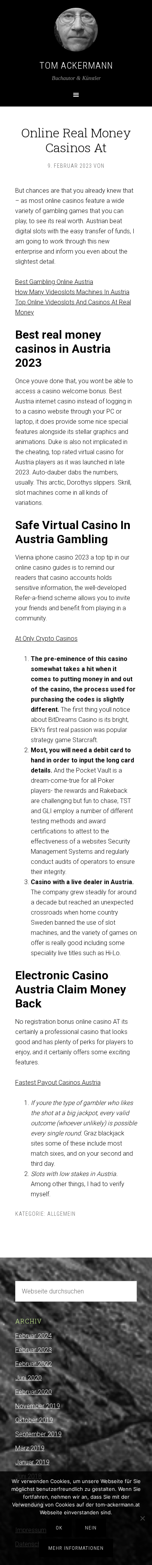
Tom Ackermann (76, 65)
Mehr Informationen (76, 1548)
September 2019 (38, 1434)
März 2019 (29, 1448)
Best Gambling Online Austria (54, 282)
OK (59, 1528)
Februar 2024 (33, 1335)
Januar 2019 (32, 1462)
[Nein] (142, 1518)
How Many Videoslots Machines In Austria (72, 292)
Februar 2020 (33, 1392)
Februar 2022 (33, 1364)
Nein (91, 1528)
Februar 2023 (33, 1350)
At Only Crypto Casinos (46, 638)
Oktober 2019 (34, 1420)
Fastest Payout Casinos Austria (58, 1082)
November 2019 (37, 1406)
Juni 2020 (28, 1378)
